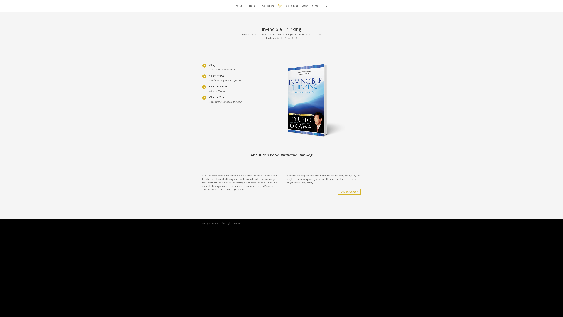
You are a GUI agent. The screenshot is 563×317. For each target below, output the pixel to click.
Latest (305, 6)
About (239, 6)
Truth (252, 6)
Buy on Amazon (349, 191)
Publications (268, 6)
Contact (316, 6)
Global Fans (292, 6)
